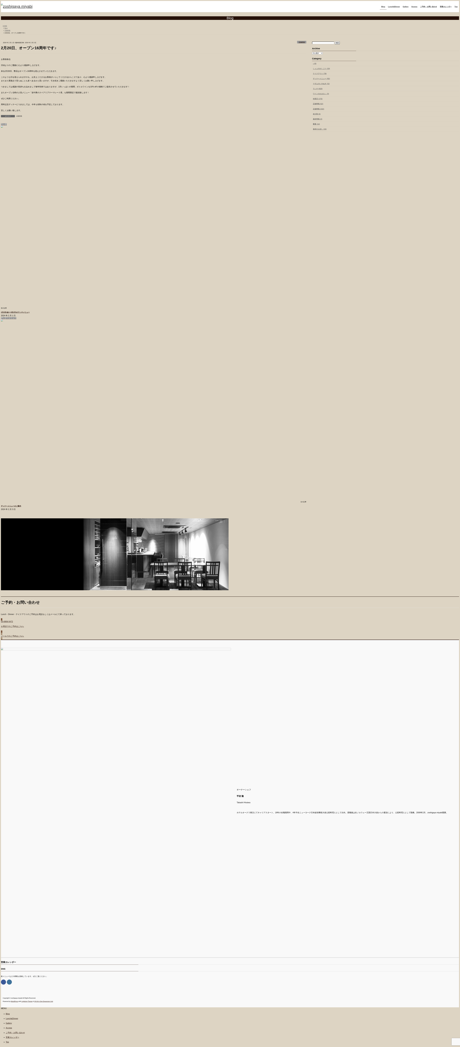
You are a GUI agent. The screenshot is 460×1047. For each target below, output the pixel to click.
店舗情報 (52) (318, 104)
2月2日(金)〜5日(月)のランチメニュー (15, 312)
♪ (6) (314, 63)
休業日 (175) (317, 99)
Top (7, 1042)
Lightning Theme (26, 1001)
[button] (230, 625)
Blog (8, 1014)
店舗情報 (302, 42)
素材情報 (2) (317, 119)
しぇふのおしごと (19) (321, 68)
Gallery (9, 1023)
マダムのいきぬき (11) (321, 84)
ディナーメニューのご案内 (11, 506)
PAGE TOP (448, 1013)
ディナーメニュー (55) (321, 79)
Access (9, 1028)
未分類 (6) (317, 114)
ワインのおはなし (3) (321, 94)
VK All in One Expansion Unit (43, 1001)
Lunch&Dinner (12, 1019)
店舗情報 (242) (318, 109)
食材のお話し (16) (320, 129)
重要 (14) (316, 124)
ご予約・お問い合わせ (15, 1033)
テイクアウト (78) (320, 74)
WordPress (14, 1001)
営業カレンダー (12, 1037)
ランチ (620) (317, 89)
